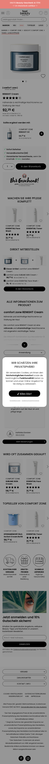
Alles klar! (25, 393)
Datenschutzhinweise (30, 400)
